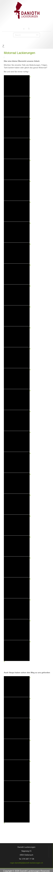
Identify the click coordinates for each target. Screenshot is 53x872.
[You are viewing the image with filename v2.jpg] (17, 707)
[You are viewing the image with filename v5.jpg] (17, 770)
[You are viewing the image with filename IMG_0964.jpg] (17, 106)
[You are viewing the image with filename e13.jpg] (17, 315)
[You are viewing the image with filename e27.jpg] (17, 483)
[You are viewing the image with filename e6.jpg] (17, 608)
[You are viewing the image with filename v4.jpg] (17, 749)
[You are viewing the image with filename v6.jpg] (17, 791)
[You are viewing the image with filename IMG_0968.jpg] (17, 127)
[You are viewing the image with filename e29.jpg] (17, 525)
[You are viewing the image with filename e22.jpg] (17, 462)
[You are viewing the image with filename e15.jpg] (17, 357)
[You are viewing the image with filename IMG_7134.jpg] (17, 253)
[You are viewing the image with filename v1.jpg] (17, 686)
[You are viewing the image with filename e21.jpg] (17, 441)
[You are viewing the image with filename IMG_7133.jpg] (17, 232)
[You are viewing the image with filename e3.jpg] (17, 546)
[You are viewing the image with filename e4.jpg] (17, 566)
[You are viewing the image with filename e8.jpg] (17, 650)
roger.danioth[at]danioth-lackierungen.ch (26, 863)
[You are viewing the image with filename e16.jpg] (17, 378)
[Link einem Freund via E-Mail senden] (5, 57)
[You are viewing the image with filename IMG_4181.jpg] (17, 169)
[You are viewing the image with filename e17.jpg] (17, 399)
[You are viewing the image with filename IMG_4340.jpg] (17, 190)
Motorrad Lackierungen (19, 53)
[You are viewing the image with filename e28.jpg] (17, 504)
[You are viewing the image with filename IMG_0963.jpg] (17, 85)
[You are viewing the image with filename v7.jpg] (17, 812)
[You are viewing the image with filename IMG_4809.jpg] (17, 211)
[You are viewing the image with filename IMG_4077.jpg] (17, 148)
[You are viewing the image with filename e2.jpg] (17, 420)
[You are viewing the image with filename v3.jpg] (17, 728)
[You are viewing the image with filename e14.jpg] (17, 336)
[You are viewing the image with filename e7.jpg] (17, 629)
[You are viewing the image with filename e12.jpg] (17, 294)
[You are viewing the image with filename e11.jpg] (17, 274)
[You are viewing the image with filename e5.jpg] (17, 587)
